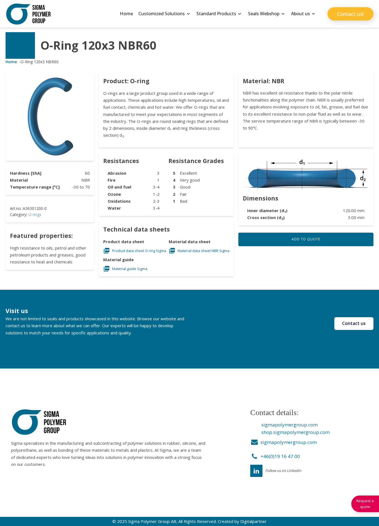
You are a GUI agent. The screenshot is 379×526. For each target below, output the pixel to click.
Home (126, 14)
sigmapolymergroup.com (289, 424)
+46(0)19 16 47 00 (280, 456)
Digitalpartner (253, 521)
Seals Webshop (263, 14)
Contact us (354, 323)
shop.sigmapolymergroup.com (295, 432)
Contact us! (350, 14)
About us (300, 14)
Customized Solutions (161, 14)
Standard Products (216, 14)
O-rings (34, 214)
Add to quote (306, 239)
